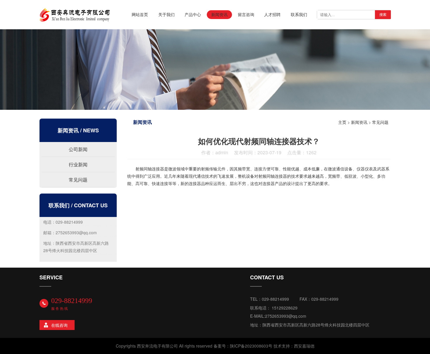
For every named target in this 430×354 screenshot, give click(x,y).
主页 (342, 122)
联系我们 (299, 14)
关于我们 (166, 14)
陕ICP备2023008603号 (251, 346)
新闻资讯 (219, 14)
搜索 (382, 15)
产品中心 (193, 14)
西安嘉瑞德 (304, 346)
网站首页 (140, 14)
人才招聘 (272, 14)
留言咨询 (246, 14)
